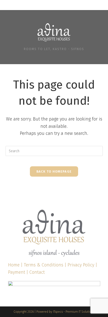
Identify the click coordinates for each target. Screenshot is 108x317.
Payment (16, 272)
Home (14, 265)
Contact (37, 272)
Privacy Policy (81, 265)
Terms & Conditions (43, 265)
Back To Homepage (54, 171)
